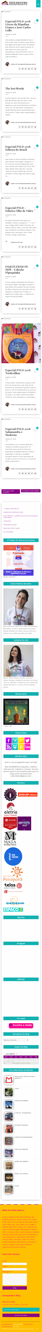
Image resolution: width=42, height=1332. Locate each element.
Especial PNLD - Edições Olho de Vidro (19, 209)
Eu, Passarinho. (8, 532)
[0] (36, 23)
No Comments (7, 11)
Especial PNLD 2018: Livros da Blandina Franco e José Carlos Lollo (18, 26)
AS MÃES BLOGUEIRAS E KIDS (13, 512)
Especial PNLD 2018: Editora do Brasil (18, 148)
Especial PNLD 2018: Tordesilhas (18, 371)
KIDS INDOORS (18, 1324)
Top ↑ (37, 1329)
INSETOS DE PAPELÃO (21, 1149)
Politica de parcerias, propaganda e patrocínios (18, 1329)
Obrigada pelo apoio (10, 524)
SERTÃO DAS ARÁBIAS (21, 1161)
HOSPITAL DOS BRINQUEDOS (23, 1137)
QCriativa (16, 1326)
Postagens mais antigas (30, 491)
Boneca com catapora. (22, 1173)
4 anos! (17, 1088)
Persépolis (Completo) (21, 1125)
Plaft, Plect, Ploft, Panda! (11, 528)
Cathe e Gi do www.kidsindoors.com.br (23, 64)
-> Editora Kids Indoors (11, 508)
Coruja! (17, 1186)
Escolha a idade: (23, 1025)
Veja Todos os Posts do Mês (21, 1063)
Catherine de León (17, 242)
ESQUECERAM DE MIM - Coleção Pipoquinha (16, 269)
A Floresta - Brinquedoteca (23, 1113)
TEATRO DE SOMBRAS (21, 1101)
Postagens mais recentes (8, 491)
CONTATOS (7, 521)
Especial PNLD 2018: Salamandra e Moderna (18, 432)
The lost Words (14, 88)
